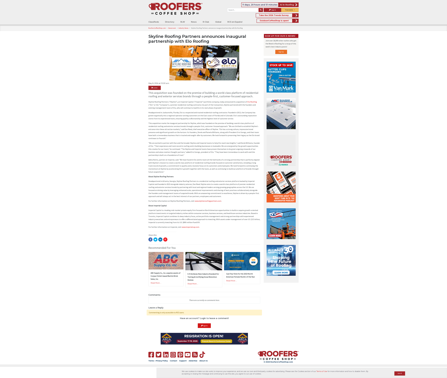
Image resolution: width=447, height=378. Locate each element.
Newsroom (172, 28)
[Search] (261, 10)
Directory (169, 22)
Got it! (400, 373)
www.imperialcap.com (190, 227)
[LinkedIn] (166, 354)
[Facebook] (151, 354)
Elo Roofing (252, 102)
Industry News (184, 28)
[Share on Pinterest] (165, 239)
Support (183, 361)
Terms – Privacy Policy (158, 361)
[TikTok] (202, 354)
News (194, 22)
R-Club (206, 22)
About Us (203, 361)
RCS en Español (234, 22)
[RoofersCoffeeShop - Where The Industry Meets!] (175, 9)
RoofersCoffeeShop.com (157, 28)
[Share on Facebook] (150, 239)
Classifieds (153, 22)
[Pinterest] (180, 354)
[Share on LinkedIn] (160, 239)
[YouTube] (187, 354)
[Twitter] (158, 354)
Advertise (193, 361)
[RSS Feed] (195, 354)
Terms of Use (321, 371)
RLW (182, 22)
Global (218, 22)
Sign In (273, 10)
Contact (173, 361)
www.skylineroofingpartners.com (208, 201)
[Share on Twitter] (155, 239)
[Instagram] (173, 355)
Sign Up (281, 52)
